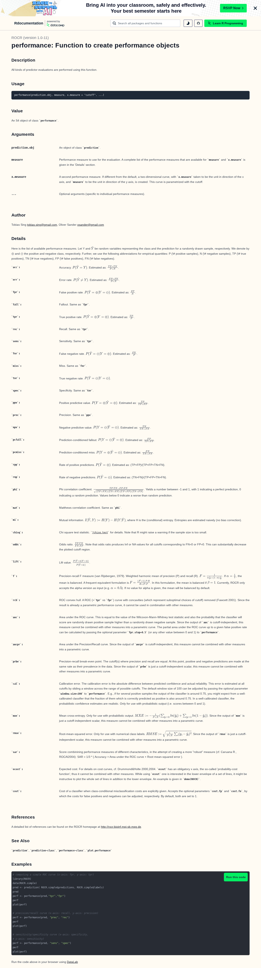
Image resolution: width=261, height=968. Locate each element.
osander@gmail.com (90, 224)
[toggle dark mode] (188, 23)
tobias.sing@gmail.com (42, 224)
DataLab (72, 962)
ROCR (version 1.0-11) (30, 38)
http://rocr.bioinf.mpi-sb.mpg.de (121, 826)
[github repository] (198, 23)
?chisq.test (100, 532)
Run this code (236, 877)
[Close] (255, 8)
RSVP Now (231, 8)
